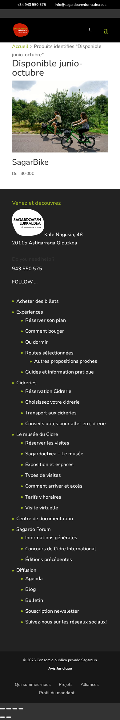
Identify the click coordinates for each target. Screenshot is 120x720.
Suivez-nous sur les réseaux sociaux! (66, 622)
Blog (30, 589)
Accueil (20, 46)
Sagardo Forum (33, 529)
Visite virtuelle (41, 507)
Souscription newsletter (52, 611)
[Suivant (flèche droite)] (8, 717)
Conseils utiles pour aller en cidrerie (65, 423)
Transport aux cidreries (51, 412)
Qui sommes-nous (33, 684)
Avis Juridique (60, 668)
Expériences (29, 312)
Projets (66, 684)
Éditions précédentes (48, 559)
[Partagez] (14, 709)
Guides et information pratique (59, 372)
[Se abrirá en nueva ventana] (38, 282)
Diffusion (26, 570)
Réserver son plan (45, 320)
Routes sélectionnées (49, 353)
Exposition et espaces (49, 464)
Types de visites (43, 475)
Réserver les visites (47, 443)
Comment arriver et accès (53, 486)
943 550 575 (27, 268)
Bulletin (34, 600)
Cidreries (26, 382)
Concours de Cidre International (60, 548)
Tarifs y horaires (43, 497)
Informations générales (51, 537)
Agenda (34, 578)
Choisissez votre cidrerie (52, 402)
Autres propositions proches (65, 361)
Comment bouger (44, 331)
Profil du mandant (56, 693)
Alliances (90, 684)
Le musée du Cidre (37, 434)
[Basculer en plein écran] (8, 709)
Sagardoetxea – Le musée (54, 453)
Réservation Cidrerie (48, 391)
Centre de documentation (44, 518)
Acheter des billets (37, 301)
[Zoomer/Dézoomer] (2, 709)
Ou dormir (36, 342)
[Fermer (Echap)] (20, 709)
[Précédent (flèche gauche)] (2, 717)
